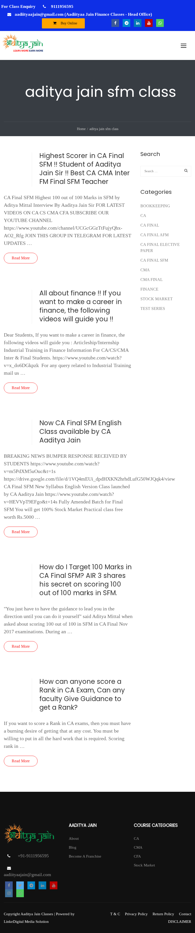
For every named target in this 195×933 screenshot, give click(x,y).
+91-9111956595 (33, 855)
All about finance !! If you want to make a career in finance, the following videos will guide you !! (80, 306)
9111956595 (61, 6)
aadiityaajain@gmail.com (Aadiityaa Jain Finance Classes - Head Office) (83, 14)
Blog (72, 847)
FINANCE (149, 289)
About (74, 838)
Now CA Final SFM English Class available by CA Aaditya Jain (80, 432)
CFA (137, 856)
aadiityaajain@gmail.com (27, 874)
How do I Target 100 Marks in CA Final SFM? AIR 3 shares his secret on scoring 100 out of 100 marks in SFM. (85, 580)
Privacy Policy (136, 914)
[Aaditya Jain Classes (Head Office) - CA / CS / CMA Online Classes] (23, 45)
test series (152, 308)
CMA (145, 270)
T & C (115, 914)
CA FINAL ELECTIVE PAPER (160, 247)
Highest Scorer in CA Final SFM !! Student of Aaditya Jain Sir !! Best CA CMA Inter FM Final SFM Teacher (84, 168)
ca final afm (154, 235)
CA (143, 215)
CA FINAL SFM (154, 260)
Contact (185, 914)
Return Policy (163, 914)
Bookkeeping (155, 206)
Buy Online (68, 23)
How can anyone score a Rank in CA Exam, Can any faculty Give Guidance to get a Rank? (82, 694)
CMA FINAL (151, 279)
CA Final (149, 225)
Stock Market (156, 299)
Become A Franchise (85, 856)
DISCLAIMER (179, 922)
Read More (21, 258)
